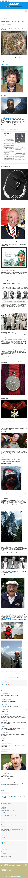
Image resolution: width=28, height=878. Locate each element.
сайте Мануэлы (5, 619)
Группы (22, 13)
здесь (2, 572)
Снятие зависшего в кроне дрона (7, 851)
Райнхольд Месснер (5, 64)
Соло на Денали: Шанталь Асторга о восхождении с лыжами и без (13, 824)
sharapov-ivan (3, 743)
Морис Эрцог (3, 431)
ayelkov (2, 749)
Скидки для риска (4, 18)
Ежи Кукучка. (3, 95)
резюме (9, 547)
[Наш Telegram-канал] (8, 1)
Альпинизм (2, 23)
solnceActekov (3, 699)
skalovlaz (2, 714)
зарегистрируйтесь (14, 796)
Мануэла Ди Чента (7, 618)
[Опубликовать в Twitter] (6, 684)
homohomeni (4, 807)
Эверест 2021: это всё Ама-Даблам (7, 810)
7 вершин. (22, 492)
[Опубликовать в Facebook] (4, 684)
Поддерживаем (7, 803)
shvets (2, 693)
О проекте (2, 871)
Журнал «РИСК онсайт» (5, 868)
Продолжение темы (4, 751)
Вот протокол (3, 784)
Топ (17, 16)
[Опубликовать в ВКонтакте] (2, 684)
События (12, 13)
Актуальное (3, 16)
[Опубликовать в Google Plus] (8, 684)
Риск (2, 13)
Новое (7, 16)
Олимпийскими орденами (11, 118)
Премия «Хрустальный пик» (6, 870)
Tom (4, 24)
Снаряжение (17, 13)
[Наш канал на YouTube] (6, 1)
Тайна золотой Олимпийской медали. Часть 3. (12, 677)
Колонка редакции (7, 821)
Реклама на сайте (4, 869)
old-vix (2, 738)
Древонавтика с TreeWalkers (6, 856)
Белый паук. (3, 276)
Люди (2, 14)
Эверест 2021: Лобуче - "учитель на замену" (9, 815)
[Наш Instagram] (5, 1)
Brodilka (3, 826)
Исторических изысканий (18, 23)
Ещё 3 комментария (4, 793)
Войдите (4, 796)
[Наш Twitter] (3, 1)
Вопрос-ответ (6, 13)
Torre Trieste (17, 503)
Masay (2, 726)
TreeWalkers (4, 848)
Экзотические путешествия (9, 23)
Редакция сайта (4, 812)
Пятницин (3, 709)
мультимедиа (7, 14)
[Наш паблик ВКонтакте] (0, 1)
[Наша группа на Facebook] (2, 1)
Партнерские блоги (8, 843)
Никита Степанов (4, 704)
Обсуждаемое (13, 16)
